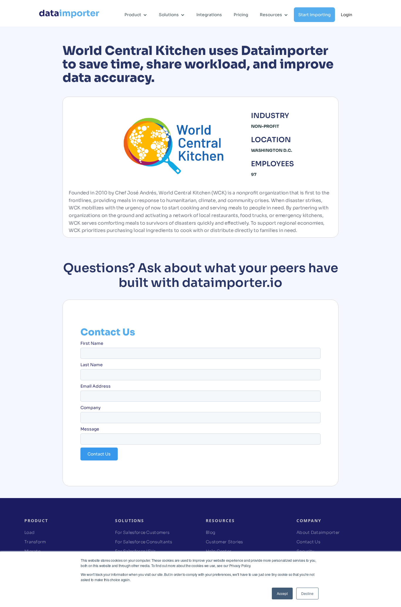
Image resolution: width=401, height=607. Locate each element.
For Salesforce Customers (142, 532)
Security (305, 551)
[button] (136, 19)
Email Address (95, 386)
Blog (210, 532)
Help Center (218, 551)
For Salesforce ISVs (135, 551)
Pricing (241, 14)
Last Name (91, 364)
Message (89, 429)
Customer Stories (224, 541)
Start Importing (314, 14)
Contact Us (308, 541)
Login (346, 14)
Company (90, 407)
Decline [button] (307, 593)
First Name (91, 343)
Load (29, 532)
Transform (35, 541)
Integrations (209, 14)
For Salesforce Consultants (143, 541)
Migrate (32, 551)
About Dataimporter (318, 532)
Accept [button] (282, 593)
